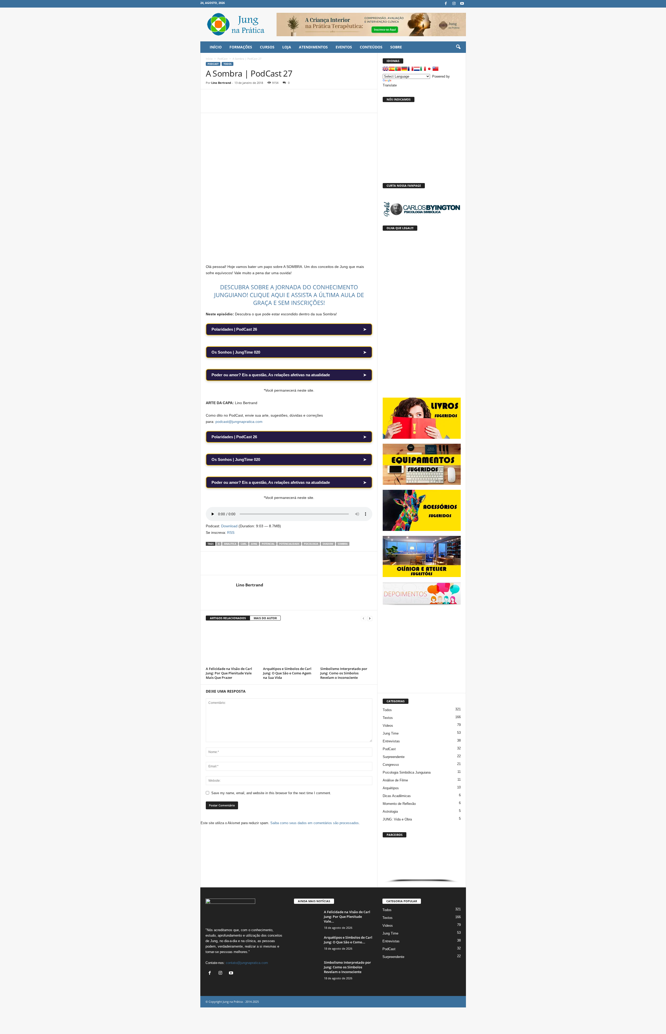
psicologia (311, 544)
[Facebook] (446, 4)
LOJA (286, 47)
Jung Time (391, 733)
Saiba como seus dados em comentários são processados (314, 823)
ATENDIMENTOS (313, 47)
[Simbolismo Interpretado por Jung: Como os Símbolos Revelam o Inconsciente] (346, 645)
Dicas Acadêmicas (397, 796)
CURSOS (267, 47)
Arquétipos (391, 788)
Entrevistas (391, 741)
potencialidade (289, 544)
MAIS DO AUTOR (265, 618)
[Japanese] (429, 69)
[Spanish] (392, 69)
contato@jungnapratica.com (247, 963)
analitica (230, 544)
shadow (328, 544)
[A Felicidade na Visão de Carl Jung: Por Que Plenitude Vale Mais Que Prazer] (232, 645)
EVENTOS (344, 47)
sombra (343, 544)
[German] (404, 69)
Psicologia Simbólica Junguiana (407, 772)
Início (209, 58)
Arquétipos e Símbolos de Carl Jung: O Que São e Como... (348, 939)
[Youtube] (462, 4)
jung (254, 544)
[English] (385, 69)
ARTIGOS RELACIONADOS (228, 618)
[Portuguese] (398, 69)
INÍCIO (216, 47)
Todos (227, 64)
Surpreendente (394, 757)
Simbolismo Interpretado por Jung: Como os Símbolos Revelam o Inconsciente (343, 673)
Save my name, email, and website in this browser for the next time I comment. (271, 793)
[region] (422, 861)
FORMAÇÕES (240, 47)
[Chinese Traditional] (435, 69)
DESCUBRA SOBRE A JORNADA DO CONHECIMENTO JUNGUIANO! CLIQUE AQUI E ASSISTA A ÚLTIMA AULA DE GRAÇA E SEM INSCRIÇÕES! (289, 294)
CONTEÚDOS (371, 47)
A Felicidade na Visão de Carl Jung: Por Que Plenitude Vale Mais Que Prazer (229, 673)
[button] (458, 47)
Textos (388, 718)
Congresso (391, 765)
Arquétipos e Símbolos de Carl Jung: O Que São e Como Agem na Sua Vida (287, 673)
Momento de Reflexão (399, 804)
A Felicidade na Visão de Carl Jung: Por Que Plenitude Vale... (347, 917)
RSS (230, 532)
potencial (268, 544)
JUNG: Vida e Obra (397, 819)
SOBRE (396, 47)
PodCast (222, 58)
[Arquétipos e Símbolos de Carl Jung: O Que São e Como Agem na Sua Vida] (289, 645)
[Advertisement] (422, 648)
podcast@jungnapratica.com (238, 421)
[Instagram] (454, 4)
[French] (410, 69)
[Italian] (423, 69)
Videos (388, 726)
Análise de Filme (395, 780)
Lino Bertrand (221, 83)
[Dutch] (417, 69)
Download (229, 526)
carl (244, 544)
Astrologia (390, 811)
